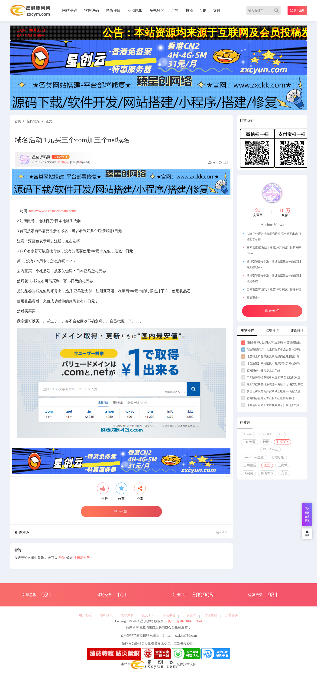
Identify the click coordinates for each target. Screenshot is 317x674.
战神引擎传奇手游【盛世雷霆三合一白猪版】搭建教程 (274, 278)
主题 (267, 465)
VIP (203, 10)
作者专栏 (272, 311)
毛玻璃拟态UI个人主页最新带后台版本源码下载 (274, 349)
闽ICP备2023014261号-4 (184, 621)
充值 (284, 473)
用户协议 (85, 615)
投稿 (189, 10)
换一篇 (121, 511)
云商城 (283, 465)
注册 (302, 10)
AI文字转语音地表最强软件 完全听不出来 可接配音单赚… (274, 236)
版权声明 (127, 615)
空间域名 (33, 121)
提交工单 (148, 615)
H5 (281, 434)
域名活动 (221, 532)
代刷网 (248, 473)
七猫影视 (277, 457)
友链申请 (168, 615)
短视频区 (156, 10)
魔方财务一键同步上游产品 (261, 370)
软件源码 (91, 10)
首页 (18, 121)
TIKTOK (282, 442)
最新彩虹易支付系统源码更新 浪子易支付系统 (273, 384)
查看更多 (253, 297)
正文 (49, 121)
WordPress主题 (253, 457)
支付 (216, 10)
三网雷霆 (249, 465)
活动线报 (135, 10)
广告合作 (189, 615)
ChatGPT (265, 434)
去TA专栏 (60, 157)
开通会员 (231, 615)
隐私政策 (106, 615)
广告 (175, 10)
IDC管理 (249, 442)
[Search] (277, 10)
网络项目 (113, 10)
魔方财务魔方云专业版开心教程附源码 (268, 398)
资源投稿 (210, 615)
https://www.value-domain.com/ (52, 211)
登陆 (62, 558)
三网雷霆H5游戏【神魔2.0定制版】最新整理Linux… (274, 250)
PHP (266, 442)
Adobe (247, 434)
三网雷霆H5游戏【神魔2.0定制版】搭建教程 (274, 289)
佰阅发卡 (267, 473)
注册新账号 (82, 558)
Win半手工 (270, 449)
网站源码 (69, 10)
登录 (293, 10)
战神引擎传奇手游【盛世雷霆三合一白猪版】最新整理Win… (274, 264)
